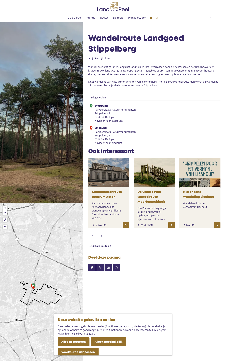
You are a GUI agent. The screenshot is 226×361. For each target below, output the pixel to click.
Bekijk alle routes (99, 246)
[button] (33, 287)
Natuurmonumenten (124, 81)
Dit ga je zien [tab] (98, 97)
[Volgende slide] (101, 236)
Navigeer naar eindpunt (108, 143)
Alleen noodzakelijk (109, 342)
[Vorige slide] (92, 236)
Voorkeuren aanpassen (78, 352)
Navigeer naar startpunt (109, 120)
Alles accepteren (73, 342)
